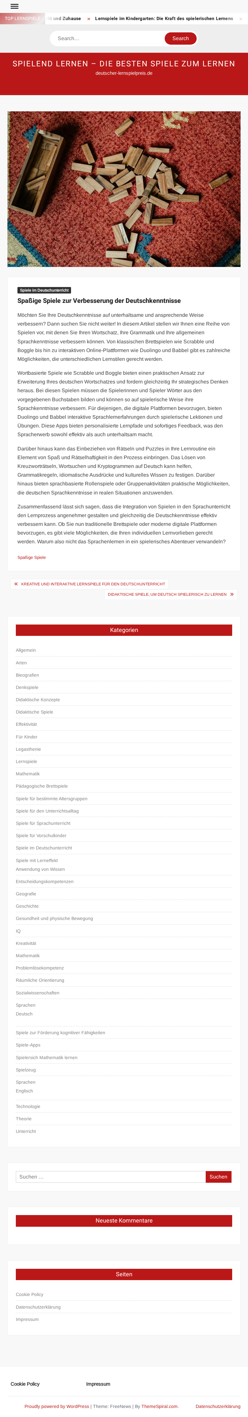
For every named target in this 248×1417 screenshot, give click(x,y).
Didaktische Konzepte (38, 699)
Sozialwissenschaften (37, 992)
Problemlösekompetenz (40, 967)
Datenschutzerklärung (38, 1307)
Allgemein (26, 650)
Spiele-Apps (28, 1044)
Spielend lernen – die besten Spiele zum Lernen (124, 64)
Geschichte (27, 906)
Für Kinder (26, 736)
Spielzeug (26, 1069)
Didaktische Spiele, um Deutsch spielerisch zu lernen (167, 594)
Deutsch (24, 1013)
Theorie (24, 1118)
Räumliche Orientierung (40, 980)
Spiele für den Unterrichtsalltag (47, 811)
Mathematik (28, 773)
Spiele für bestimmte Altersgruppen (52, 798)
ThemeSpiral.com (159, 1406)
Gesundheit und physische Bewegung (54, 918)
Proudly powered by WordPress (57, 1406)
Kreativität (26, 943)
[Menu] (13, 6)
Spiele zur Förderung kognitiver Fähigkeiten (60, 1032)
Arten (21, 662)
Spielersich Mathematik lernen (47, 1057)
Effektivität (26, 724)
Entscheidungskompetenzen (45, 881)
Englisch (24, 1090)
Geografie (26, 893)
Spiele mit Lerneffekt (37, 860)
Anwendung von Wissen (40, 869)
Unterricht (26, 1131)
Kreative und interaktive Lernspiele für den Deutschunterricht (93, 584)
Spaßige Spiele (31, 557)
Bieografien (27, 675)
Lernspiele (26, 761)
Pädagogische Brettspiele (42, 786)
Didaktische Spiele (34, 711)
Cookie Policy (29, 1294)
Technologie (28, 1106)
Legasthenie (28, 749)
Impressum (27, 1319)
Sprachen (26, 1005)
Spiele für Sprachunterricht (43, 823)
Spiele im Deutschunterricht (44, 290)
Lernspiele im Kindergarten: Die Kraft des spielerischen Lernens (152, 18)
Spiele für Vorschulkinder (41, 835)
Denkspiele (27, 687)
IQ (18, 931)
